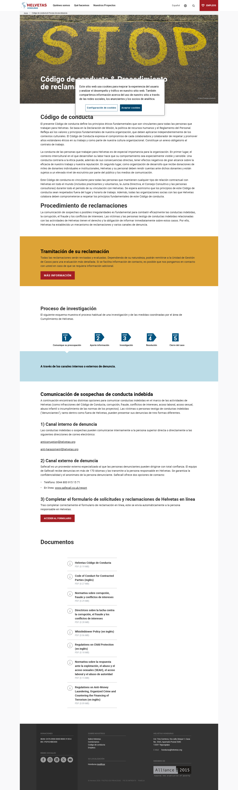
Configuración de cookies (101, 107)
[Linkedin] (57, 760)
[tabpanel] (119, 366)
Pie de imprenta (129, 780)
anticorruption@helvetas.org (57, 442)
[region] (120, 97)
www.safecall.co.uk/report (71, 488)
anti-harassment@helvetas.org (59, 449)
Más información (57, 275)
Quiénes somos (61, 5)
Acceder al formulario (57, 518)
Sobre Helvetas (94, 739)
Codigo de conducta (96, 744)
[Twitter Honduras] (63, 760)
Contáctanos (93, 741)
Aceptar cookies (130, 107)
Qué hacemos (81, 5)
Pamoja (141, 780)
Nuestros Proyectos (104, 5)
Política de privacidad (111, 780)
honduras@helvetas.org (171, 749)
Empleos (91, 747)
